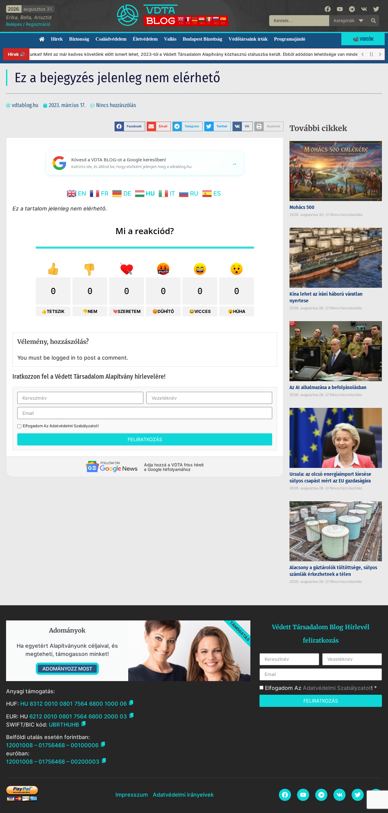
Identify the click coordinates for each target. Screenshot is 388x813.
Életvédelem (145, 39)
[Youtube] (340, 9)
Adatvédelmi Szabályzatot (73, 425)
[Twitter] (376, 9)
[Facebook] (328, 9)
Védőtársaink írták (248, 39)
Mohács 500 (301, 207)
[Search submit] (373, 20)
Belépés (14, 24)
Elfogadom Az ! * (321, 688)
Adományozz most (67, 669)
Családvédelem (110, 39)
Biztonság (79, 39)
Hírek (57, 39)
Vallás (170, 39)
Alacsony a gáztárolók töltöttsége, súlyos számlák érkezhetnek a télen (333, 570)
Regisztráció (38, 24)
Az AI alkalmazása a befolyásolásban (327, 387)
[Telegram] (352, 9)
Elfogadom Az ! (61, 426)
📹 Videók (363, 39)
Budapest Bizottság (202, 39)
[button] (130, 126)
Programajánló (289, 39)
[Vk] (364, 9)
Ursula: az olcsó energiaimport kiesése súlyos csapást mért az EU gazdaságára (330, 477)
